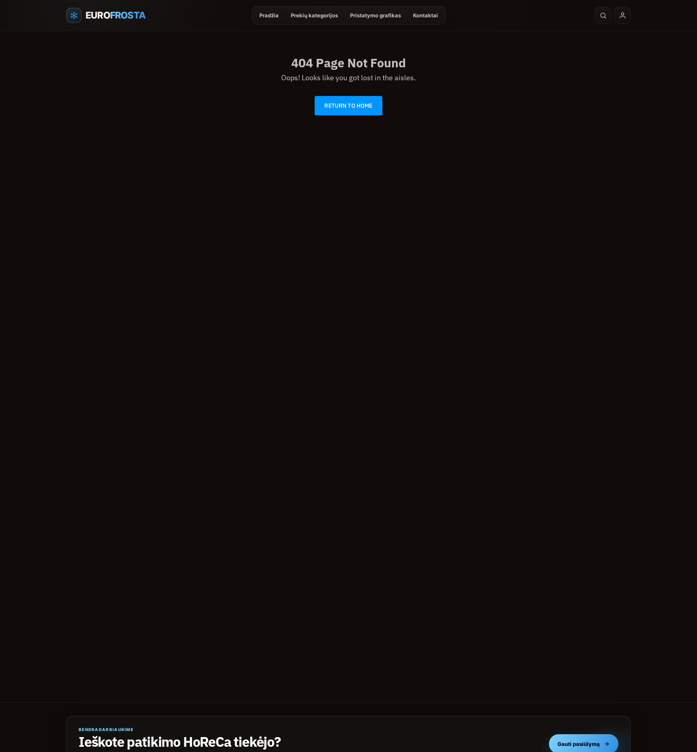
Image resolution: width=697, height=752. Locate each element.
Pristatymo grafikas (375, 15)
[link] (348, 105)
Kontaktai (425, 15)
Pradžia (269, 15)
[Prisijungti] (622, 15)
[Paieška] (603, 15)
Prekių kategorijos (314, 15)
